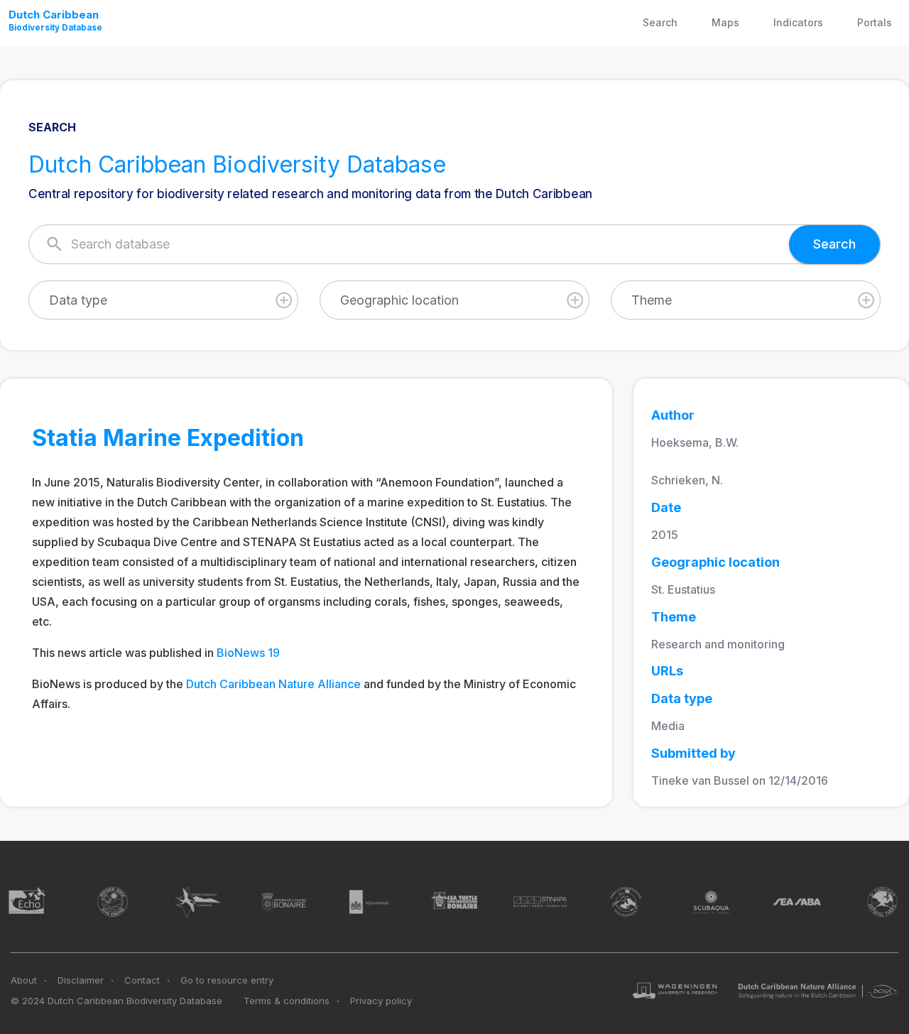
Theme (651, 300)
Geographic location (399, 300)
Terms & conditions (287, 1000)
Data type (78, 300)
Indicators (798, 22)
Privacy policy (381, 1000)
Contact (142, 980)
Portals (874, 22)
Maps (725, 22)
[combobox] (163, 300)
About (24, 980)
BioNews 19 (248, 653)
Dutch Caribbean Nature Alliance (273, 684)
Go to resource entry (226, 980)
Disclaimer (81, 980)
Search (660, 22)
